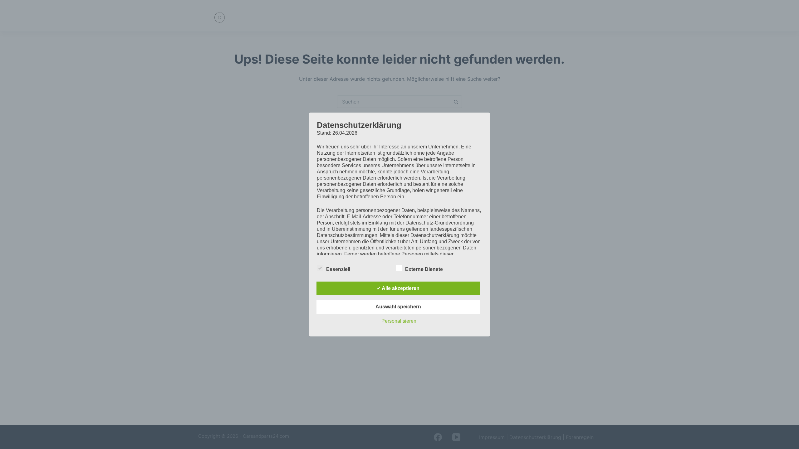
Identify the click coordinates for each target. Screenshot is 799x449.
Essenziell (338, 269)
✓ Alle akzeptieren (398, 288)
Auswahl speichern (398, 306)
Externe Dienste (424, 269)
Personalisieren (398, 321)
